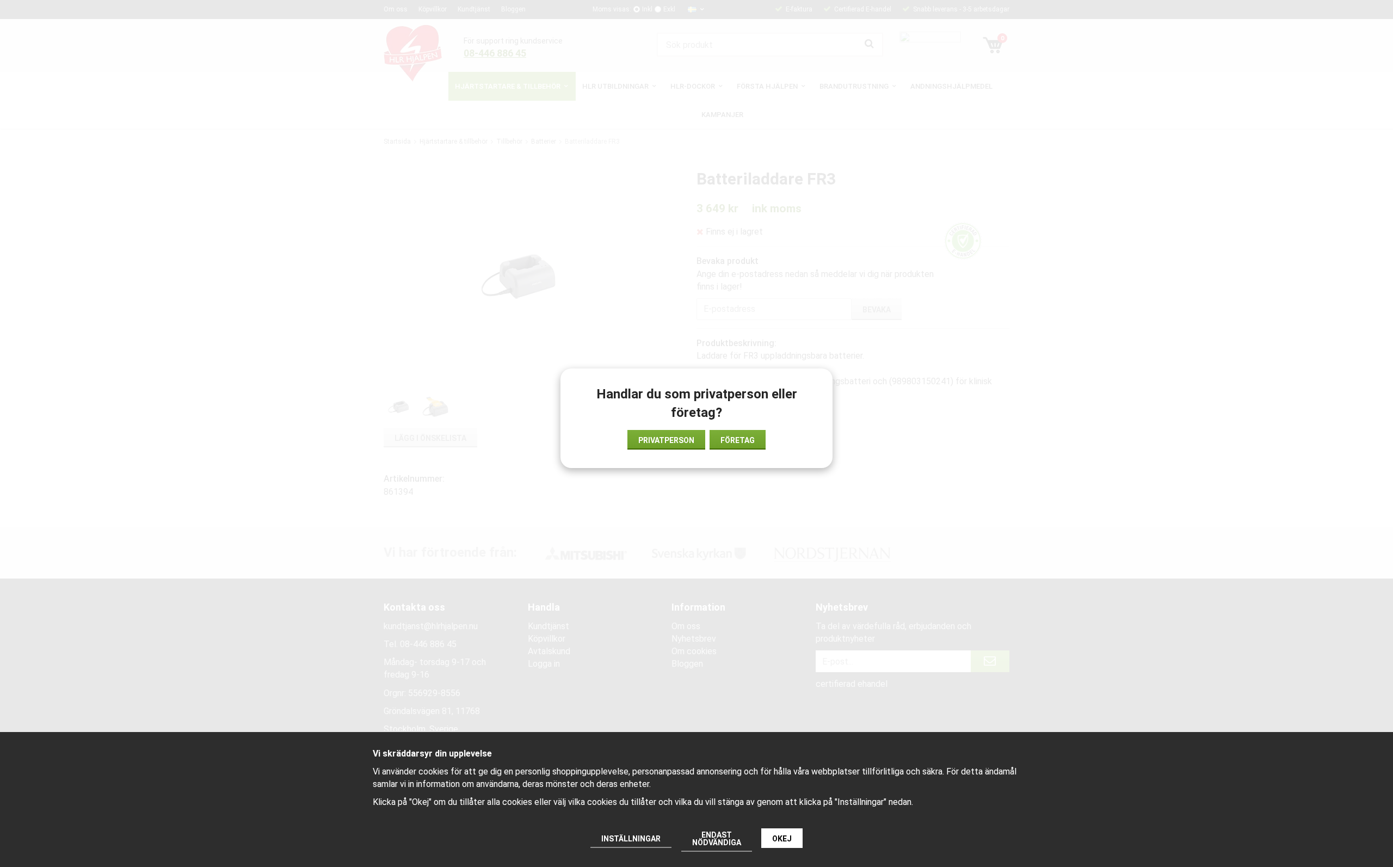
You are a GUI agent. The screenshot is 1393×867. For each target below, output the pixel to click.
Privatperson (666, 440)
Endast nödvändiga (716, 839)
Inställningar (631, 838)
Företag (737, 440)
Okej (782, 838)
